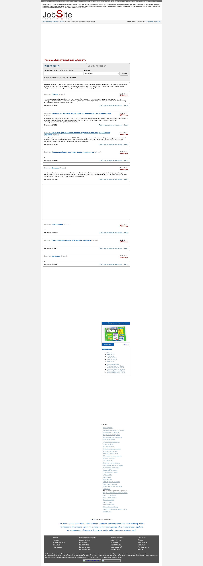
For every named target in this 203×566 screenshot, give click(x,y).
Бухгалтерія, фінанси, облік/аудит (114, 430)
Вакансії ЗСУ (107, 511)
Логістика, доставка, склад (111, 463)
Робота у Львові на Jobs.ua (116, 369)
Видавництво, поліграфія (111, 432)
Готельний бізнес (108, 504)
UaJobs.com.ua (112, 359)
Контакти (56, 540)
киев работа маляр (66, 524)
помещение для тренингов (96, 524)
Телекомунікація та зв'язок (111, 482)
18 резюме (157, 21)
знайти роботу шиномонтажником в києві (119, 530)
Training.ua (141, 545)
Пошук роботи (115, 549)
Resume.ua (110, 354)
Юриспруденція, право (110, 472)
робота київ (79, 524)
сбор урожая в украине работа (130, 527)
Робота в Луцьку (47, 21)
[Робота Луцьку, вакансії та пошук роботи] (57, 15)
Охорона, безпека (109, 439)
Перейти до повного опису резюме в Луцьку (113, 105)
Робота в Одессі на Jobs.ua (116, 371)
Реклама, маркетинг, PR (110, 453)
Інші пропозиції (108, 461)
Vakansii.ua (110, 353)
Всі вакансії (114, 542)
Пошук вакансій (116, 545)
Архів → (126, 344)
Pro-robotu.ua (142, 542)
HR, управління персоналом (112, 456)
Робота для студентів (110, 484)
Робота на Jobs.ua (113, 364)
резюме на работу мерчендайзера (103, 527)
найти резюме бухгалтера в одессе (74, 527)
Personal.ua (111, 356)
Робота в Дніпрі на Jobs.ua (116, 368)
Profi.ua (140, 549)
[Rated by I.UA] (111, 561)
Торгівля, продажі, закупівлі (112, 449)
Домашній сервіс (108, 500)
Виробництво (107, 479)
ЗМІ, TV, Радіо (107, 502)
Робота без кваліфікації (110, 507)
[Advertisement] (101, 40)
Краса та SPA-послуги (110, 470)
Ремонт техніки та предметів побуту (115, 509)
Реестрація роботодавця (87, 538)
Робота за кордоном (109, 495)
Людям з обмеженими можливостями (115, 493)
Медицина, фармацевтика (111, 435)
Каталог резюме (84, 547)
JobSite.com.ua (112, 358)
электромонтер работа (135, 524)
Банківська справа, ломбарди (112, 486)
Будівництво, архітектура (111, 442)
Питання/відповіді (59, 542)
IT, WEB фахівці (108, 428)
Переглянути (108, 344)
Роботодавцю (57, 547)
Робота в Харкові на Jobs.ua (116, 372)
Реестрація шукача (117, 538)
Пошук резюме (84, 545)
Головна (55, 538)
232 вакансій (149, 21)
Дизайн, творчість (109, 446)
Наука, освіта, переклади (111, 468)
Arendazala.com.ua (144, 547)
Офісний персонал (109, 458)
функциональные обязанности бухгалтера (84, 530)
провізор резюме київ (116, 524)
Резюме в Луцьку (58, 21)
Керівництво (107, 477)
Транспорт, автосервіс (110, 451)
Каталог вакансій (116, 547)
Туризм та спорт (108, 444)
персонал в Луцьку (102, 4)
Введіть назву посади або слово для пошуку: (59, 70)
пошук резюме (82, 557)
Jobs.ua (92, 519)
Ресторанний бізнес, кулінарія (113, 465)
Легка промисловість (109, 497)
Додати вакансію (84, 540)
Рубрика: (87, 70)
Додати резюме (116, 540)
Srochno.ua (110, 361)
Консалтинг (106, 489)
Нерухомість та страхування (112, 437)
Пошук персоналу (85, 549)
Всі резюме (83, 542)
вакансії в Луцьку (80, 7)
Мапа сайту (56, 545)
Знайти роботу (52, 66)
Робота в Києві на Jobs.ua (115, 366)
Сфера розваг (107, 475)
